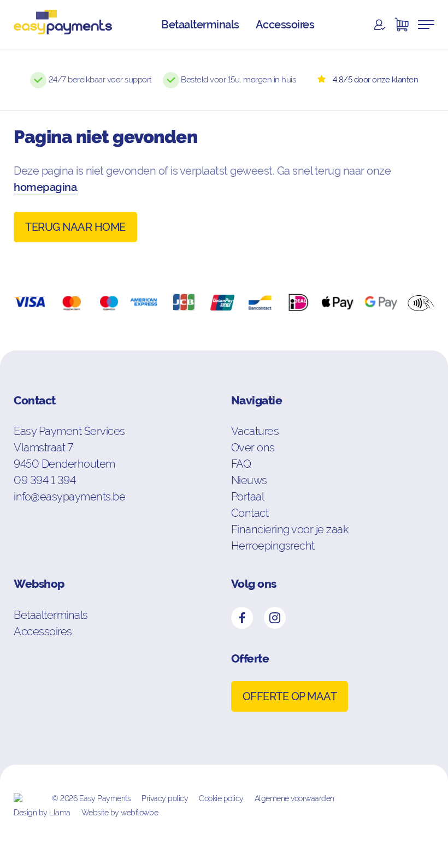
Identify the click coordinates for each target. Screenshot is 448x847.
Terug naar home (75, 227)
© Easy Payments (91, 798)
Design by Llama (42, 812)
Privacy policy (165, 798)
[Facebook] (242, 618)
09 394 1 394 (44, 480)
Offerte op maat (290, 696)
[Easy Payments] (63, 25)
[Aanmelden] (380, 24)
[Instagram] (275, 618)
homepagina (45, 187)
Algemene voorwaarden (294, 798)
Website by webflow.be (119, 812)
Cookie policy (221, 798)
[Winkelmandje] (401, 24)
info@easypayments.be (69, 496)
